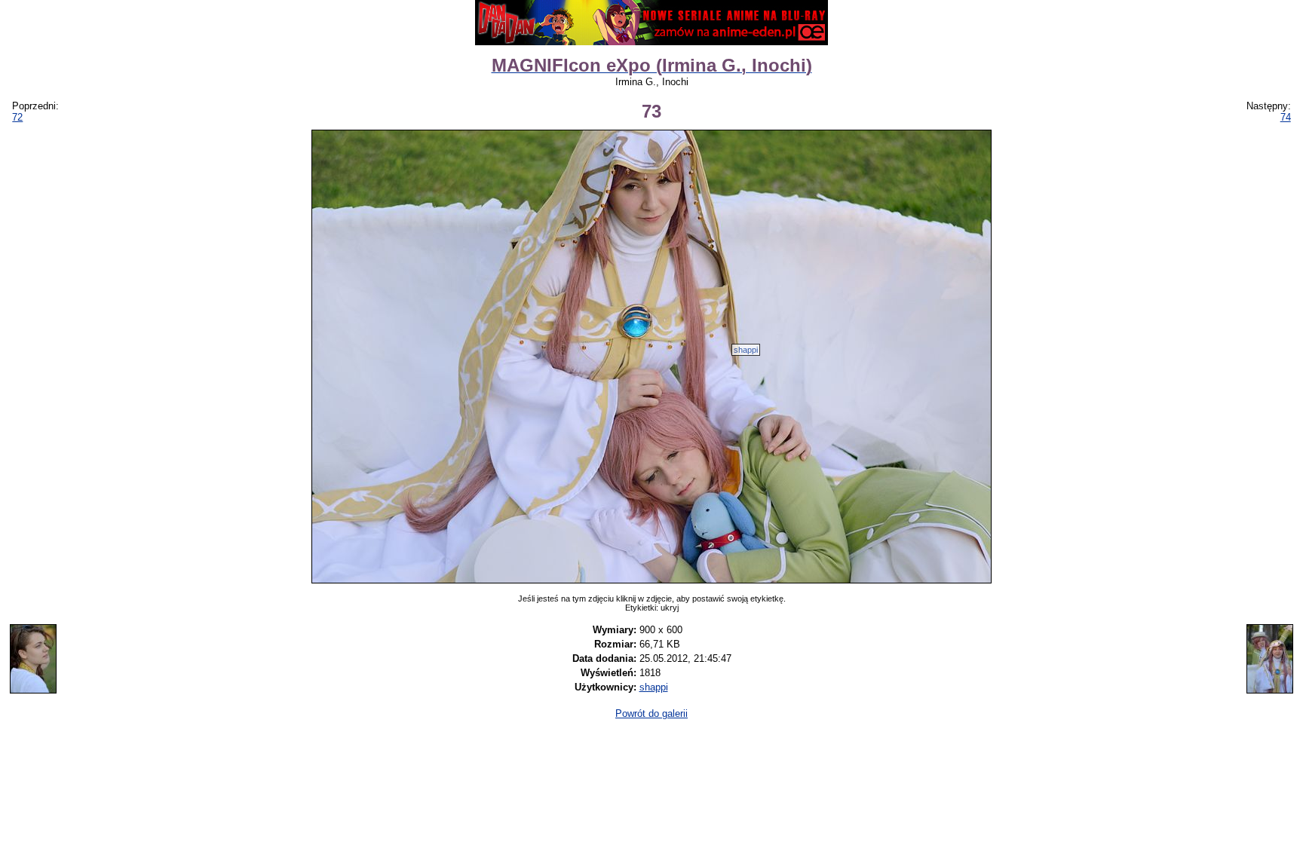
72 (17, 117)
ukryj (670, 607)
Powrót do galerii (651, 713)
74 (1285, 117)
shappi (746, 349)
